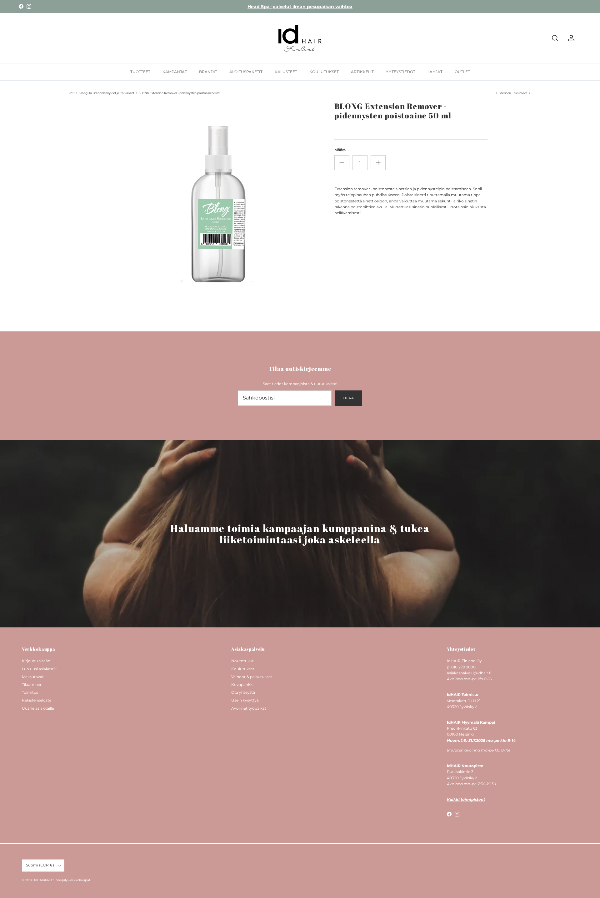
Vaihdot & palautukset (251, 676)
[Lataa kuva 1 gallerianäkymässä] (216, 206)
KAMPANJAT (174, 71)
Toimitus (30, 692)
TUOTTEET (140, 71)
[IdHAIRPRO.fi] (300, 38)
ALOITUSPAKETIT (245, 71)
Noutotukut (242, 660)
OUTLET (462, 71)
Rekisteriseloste (36, 700)
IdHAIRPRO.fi (44, 880)
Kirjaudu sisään (36, 660)
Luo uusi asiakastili (39, 669)
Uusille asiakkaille (38, 708)
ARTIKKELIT (362, 71)
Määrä (340, 149)
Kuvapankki (242, 684)
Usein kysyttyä (245, 700)
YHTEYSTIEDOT (400, 71)
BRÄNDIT (208, 71)
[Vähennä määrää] (341, 162)
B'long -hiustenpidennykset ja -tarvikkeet (106, 93)
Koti (71, 93)
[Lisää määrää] (378, 162)
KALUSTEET (286, 71)
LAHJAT (435, 71)
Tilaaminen (32, 684)
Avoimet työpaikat (248, 708)
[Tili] (570, 38)
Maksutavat (33, 676)
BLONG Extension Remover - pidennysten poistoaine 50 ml (179, 93)
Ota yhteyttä (243, 692)
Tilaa (348, 398)
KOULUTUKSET (324, 71)
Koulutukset (242, 669)
